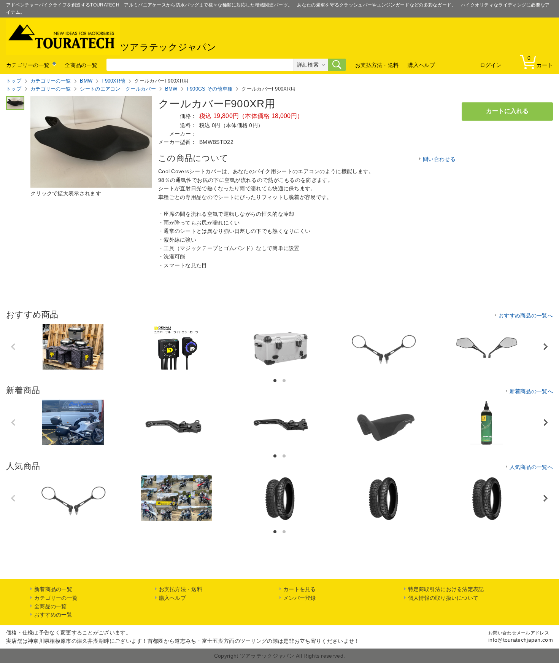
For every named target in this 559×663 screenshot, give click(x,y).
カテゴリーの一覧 (27, 65)
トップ (13, 81)
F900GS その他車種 (210, 89)
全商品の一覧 (81, 65)
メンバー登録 (299, 598)
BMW (86, 81)
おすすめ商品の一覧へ (526, 315)
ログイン (491, 65)
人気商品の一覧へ (531, 467)
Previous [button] (14, 346)
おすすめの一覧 (53, 615)
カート (540, 61)
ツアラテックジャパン (168, 47)
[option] (73, 347)
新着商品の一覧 (53, 589)
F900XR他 (113, 81)
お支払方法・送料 (377, 65)
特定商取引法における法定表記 (446, 589)
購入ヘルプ (421, 65)
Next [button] (545, 346)
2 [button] (284, 381)
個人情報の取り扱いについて (443, 598)
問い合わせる (439, 159)
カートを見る (299, 589)
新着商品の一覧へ (531, 391)
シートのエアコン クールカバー (118, 89)
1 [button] (275, 381)
